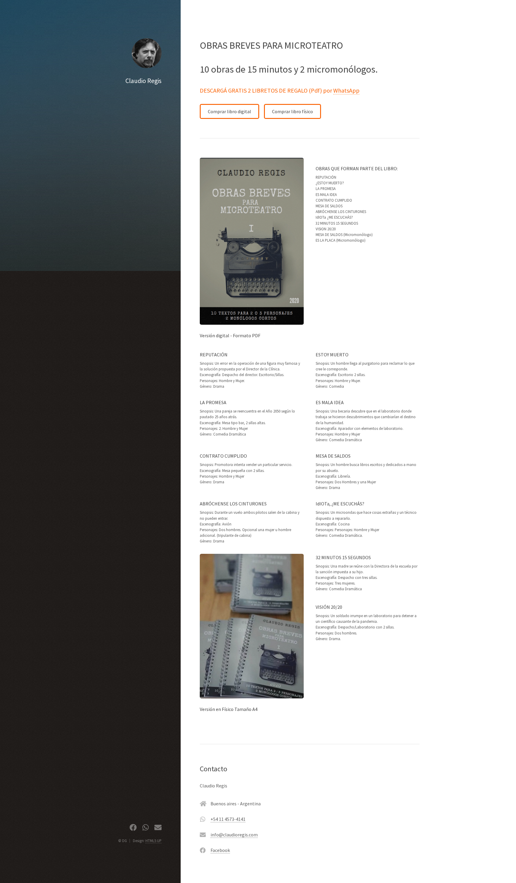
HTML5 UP (153, 840)
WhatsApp (346, 90)
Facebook (220, 850)
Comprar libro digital (229, 111)
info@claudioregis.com (234, 835)
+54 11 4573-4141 (228, 819)
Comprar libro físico (292, 111)
